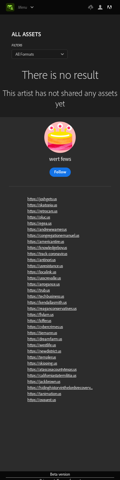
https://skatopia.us (42, 205)
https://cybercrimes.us (45, 326)
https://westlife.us (41, 345)
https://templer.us (41, 357)
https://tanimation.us (44, 393)
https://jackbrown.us (43, 381)
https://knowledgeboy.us (47, 247)
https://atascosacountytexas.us (52, 369)
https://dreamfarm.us (44, 338)
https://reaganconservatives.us (52, 308)
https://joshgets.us (42, 198)
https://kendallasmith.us (47, 302)
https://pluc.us (38, 217)
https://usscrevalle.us (44, 278)
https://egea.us (39, 223)
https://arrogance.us (43, 284)
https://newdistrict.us (44, 351)
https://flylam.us (40, 314)
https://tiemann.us (42, 332)
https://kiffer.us (39, 320)
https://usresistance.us (45, 265)
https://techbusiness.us (45, 296)
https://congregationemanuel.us (53, 235)
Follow (60, 171)
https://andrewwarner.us (47, 229)
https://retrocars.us (42, 211)
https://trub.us (38, 290)
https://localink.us (41, 271)
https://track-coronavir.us (47, 253)
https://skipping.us (42, 363)
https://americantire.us (45, 241)
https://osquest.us (41, 399)
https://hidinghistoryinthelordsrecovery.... (60, 387)
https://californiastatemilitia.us (51, 375)
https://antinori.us (41, 259)
